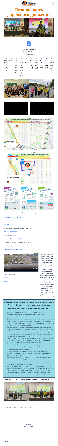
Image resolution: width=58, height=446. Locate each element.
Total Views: (27, 426)
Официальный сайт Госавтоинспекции (14, 217)
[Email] (7, 441)
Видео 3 (6, 285)
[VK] (3, 441)
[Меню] (53, 3)
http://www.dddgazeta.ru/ (10, 231)
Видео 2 (6, 281)
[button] (5, 28)
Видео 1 (6, 277)
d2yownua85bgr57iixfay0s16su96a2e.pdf (15, 249)
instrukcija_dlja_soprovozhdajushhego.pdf (15, 246)
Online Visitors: (29, 424)
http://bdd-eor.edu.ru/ (9, 224)
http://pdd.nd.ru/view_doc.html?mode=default (16, 239)
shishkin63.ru (29, 407)
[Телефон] (5, 441)
